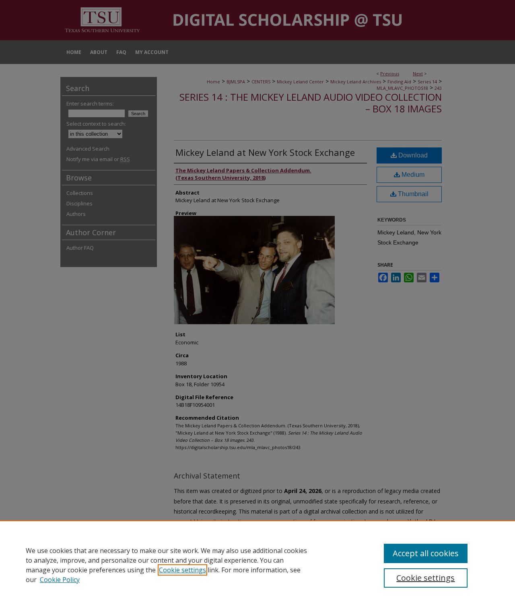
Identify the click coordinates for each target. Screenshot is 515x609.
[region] (257, 564)
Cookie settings (182, 570)
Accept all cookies (426, 553)
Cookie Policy (60, 579)
